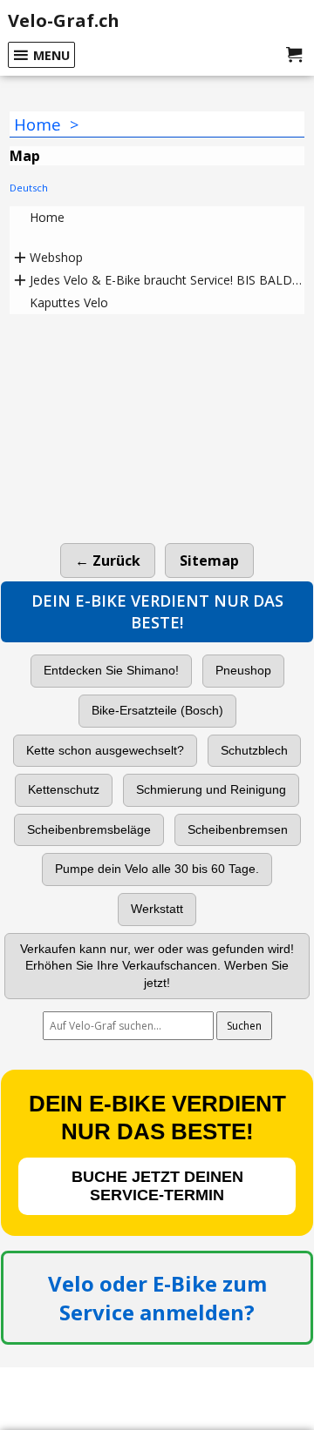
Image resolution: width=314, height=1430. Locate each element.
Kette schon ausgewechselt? (105, 750)
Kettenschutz (63, 789)
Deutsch (30, 187)
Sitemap (209, 560)
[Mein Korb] (294, 55)
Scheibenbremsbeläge (89, 829)
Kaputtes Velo (69, 302)
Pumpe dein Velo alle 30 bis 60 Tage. (157, 869)
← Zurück (107, 560)
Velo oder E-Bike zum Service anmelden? (157, 1297)
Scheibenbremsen (238, 829)
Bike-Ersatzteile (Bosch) (157, 710)
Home (47, 217)
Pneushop (243, 670)
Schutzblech (254, 750)
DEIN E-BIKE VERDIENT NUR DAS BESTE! (157, 611)
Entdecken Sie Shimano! (111, 670)
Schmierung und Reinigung (211, 789)
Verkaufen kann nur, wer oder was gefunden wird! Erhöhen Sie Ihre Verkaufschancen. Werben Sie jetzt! (157, 966)
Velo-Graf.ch (63, 20)
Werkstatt (157, 909)
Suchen (244, 1025)
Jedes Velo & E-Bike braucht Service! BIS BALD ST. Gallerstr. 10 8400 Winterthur (167, 280)
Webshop (56, 257)
